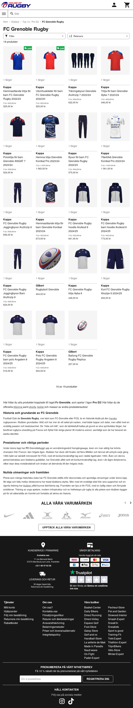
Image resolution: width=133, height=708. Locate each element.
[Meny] (4, 14)
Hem (5, 21)
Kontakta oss (43, 555)
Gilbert (40, 285)
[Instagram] (62, 701)
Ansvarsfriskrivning (53, 623)
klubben (27, 485)
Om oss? (47, 607)
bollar (40, 407)
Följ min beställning (15, 615)
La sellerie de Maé (94, 642)
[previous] (125, 503)
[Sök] (12, 13)
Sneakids (113, 627)
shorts (32, 407)
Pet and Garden (117, 611)
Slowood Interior (117, 615)
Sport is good (115, 630)
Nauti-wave (90, 650)
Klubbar (15, 21)
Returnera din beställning (42, 586)
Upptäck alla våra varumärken (66, 527)
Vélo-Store (114, 650)
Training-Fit (114, 634)
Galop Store (91, 630)
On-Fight (89, 654)
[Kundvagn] (127, 5)
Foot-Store (90, 627)
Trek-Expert (114, 638)
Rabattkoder (11, 623)
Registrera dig (98, 679)
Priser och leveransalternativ (58, 630)
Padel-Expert (91, 658)
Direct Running (93, 615)
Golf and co (90, 634)
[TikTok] (71, 701)
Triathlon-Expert (117, 642)
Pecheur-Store (116, 607)
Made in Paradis (93, 646)
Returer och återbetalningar (58, 619)
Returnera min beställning (19, 619)
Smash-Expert (116, 619)
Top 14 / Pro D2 (31, 21)
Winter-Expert (116, 654)
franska (113, 418)
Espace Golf (91, 623)
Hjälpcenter (10, 611)
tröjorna (18, 407)
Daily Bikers (91, 611)
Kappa (7, 87)
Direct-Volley (91, 619)
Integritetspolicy (51, 634)
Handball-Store (93, 638)
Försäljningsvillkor (53, 615)
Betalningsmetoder (53, 627)
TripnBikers (114, 646)
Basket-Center (92, 607)
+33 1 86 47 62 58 (43, 565)
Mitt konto (9, 607)
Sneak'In (113, 623)
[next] (130, 503)
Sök (16, 14)
